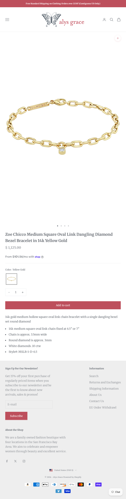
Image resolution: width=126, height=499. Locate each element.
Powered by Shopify (72, 477)
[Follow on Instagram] (24, 461)
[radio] (11, 279)
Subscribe (16, 416)
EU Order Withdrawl (102, 407)
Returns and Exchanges (105, 382)
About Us (95, 395)
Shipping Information (104, 388)
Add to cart (63, 305)
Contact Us (96, 401)
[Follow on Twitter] (15, 461)
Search (93, 376)
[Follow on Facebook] (7, 461)
